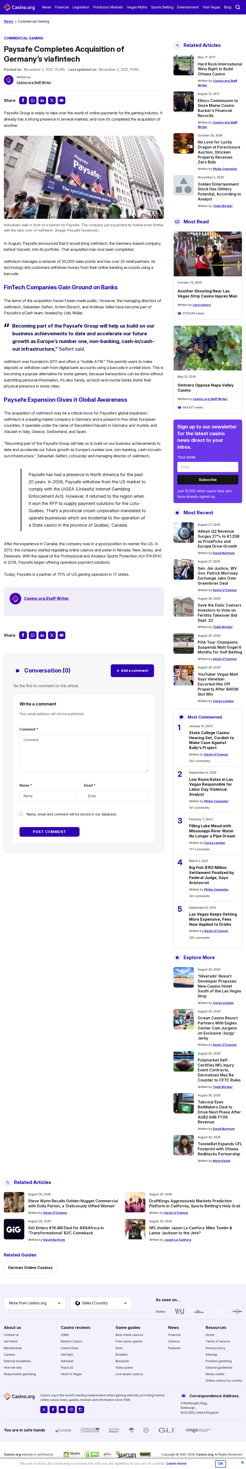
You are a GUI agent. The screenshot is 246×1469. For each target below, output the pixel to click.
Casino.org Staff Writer (34, 82)
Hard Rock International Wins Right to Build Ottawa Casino (220, 69)
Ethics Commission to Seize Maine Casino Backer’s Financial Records (218, 108)
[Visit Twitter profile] (44, 1409)
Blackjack (122, 1361)
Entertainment (188, 7)
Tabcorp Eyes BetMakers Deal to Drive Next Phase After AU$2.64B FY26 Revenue (219, 1112)
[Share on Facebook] (23, 100)
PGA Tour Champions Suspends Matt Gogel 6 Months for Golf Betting (220, 647)
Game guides (128, 1327)
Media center (215, 1374)
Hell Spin (67, 1354)
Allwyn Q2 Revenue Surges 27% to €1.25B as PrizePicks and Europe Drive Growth (219, 539)
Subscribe (208, 480)
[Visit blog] (80, 1409)
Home (210, 1335)
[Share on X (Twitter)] (52, 100)
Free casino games (129, 1341)
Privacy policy (215, 1348)
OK (220, 1464)
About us (12, 1327)
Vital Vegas (211, 7)
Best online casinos (129, 1335)
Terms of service (218, 1341)
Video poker (124, 1367)
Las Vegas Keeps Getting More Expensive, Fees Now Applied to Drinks (213, 919)
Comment (28, 729)
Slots (119, 1348)
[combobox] (34, 1303)
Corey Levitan (223, 701)
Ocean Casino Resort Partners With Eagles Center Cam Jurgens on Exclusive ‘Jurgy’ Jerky (218, 1028)
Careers (9, 1354)
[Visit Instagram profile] (71, 1409)
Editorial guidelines (219, 1367)
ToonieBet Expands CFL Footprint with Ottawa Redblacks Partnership (220, 1148)
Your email (186, 457)
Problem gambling (219, 1361)
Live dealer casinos (129, 1374)
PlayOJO (67, 1367)
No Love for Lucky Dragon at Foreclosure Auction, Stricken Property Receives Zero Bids (219, 152)
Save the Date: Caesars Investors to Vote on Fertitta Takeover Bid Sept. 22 (219, 612)
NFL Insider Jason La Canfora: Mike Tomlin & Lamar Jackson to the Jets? (190, 1230)
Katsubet (67, 1361)
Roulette (122, 1354)
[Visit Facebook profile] (53, 1409)
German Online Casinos (30, 1267)
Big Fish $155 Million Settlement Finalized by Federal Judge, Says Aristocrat (211, 875)
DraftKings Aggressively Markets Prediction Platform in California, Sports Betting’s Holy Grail (194, 1203)
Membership (13, 1348)
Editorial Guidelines (17, 1361)
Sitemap (211, 1354)
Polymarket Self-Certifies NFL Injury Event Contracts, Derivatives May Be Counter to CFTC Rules (219, 1070)
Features (174, 1348)
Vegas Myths (137, 7)
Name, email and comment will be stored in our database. (72, 814)
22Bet (65, 1335)
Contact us (11, 1335)
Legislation (81, 7)
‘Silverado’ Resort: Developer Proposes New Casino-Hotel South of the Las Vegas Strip (219, 986)
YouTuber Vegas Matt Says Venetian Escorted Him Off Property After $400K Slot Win (218, 684)
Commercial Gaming (33, 21)
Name (25, 785)
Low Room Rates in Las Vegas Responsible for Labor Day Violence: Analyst (211, 787)
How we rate (13, 1367)
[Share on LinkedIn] (42, 100)
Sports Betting (162, 7)
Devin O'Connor (225, 590)
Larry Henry (202, 305)
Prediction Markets (108, 7)
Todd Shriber (223, 206)
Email (89, 785)
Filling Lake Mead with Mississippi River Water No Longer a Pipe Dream (212, 830)
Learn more (176, 1463)
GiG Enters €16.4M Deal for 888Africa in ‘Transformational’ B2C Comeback (66, 1230)
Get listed (11, 1341)
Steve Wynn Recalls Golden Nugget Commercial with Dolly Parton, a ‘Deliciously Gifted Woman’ (73, 1203)
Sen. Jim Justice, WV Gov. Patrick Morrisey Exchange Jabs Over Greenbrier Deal (218, 576)
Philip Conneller (225, 169)
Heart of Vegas (71, 1374)
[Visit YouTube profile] (62, 1409)
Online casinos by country (224, 1380)
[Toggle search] (238, 7)
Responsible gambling (20, 1374)
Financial (62, 7)
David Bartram (224, 553)
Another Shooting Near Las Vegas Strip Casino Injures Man (207, 293)
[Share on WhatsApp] (33, 100)
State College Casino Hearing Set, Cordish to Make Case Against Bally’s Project (211, 740)
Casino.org (204, 1454)
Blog (227, 7)
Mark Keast (221, 1161)
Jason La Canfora (177, 1240)
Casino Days (70, 1348)
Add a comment (132, 670)
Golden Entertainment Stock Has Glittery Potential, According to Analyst (219, 191)
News (46, 7)
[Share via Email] (61, 100)
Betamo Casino (71, 1341)
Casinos (174, 1341)
